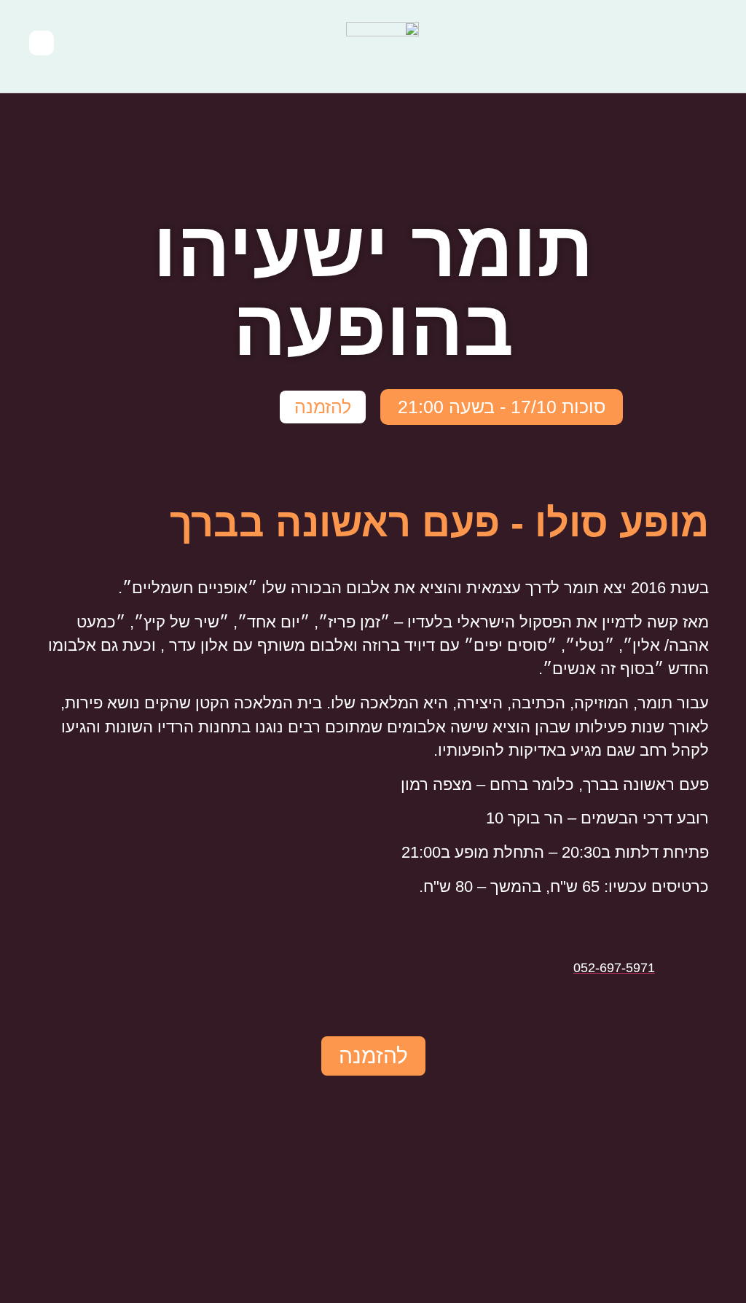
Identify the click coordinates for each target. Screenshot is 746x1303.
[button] (714, 46)
